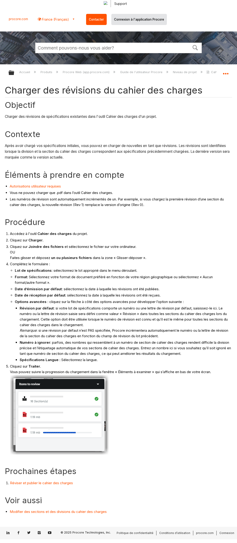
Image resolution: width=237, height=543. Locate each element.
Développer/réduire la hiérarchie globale (14, 73)
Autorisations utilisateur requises (35, 186)
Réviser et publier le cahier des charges (41, 483)
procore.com (18, 19)
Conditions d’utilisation (174, 533)
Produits (47, 72)
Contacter (96, 19)
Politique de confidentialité (135, 533)
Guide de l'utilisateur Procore (141, 72)
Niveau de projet (185, 72)
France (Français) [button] (55, 19)
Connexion (226, 533)
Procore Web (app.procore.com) (86, 72)
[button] (195, 47)
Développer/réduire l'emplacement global (225, 71)
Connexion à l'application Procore (139, 19)
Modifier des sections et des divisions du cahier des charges (58, 511)
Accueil (25, 72)
